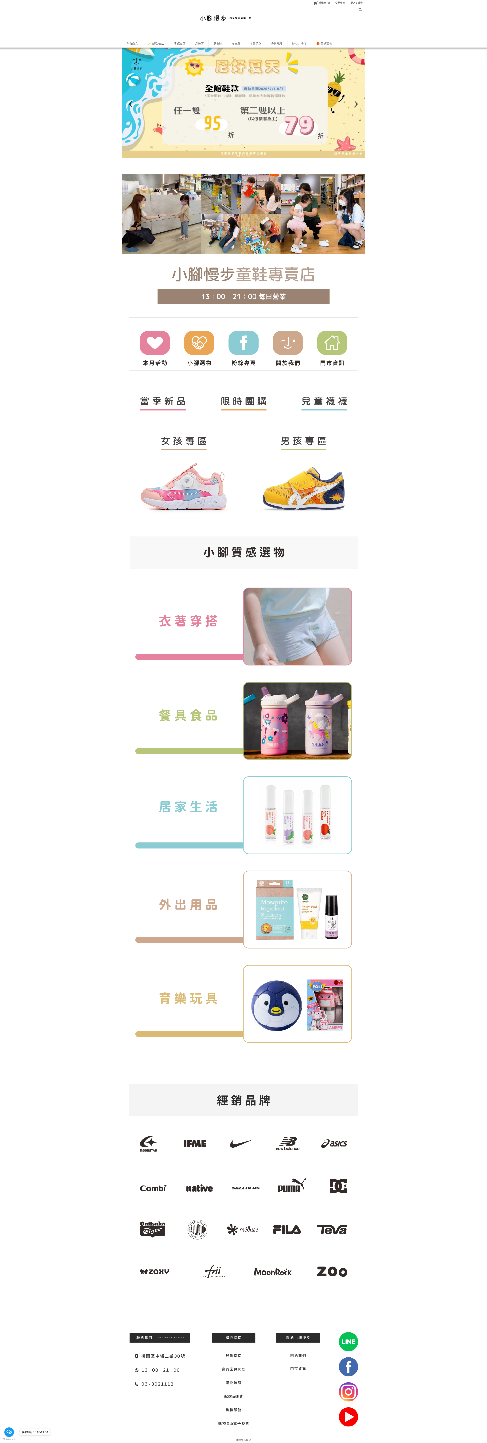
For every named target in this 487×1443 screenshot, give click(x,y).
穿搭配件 (276, 43)
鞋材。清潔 (299, 43)
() (324, 2)
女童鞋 (236, 43)
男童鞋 (217, 43)
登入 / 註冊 (357, 2)
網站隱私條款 (243, 1440)
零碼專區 (179, 43)
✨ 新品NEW (156, 43)
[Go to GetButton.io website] (9, 1439)
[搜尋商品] (360, 9)
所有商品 (132, 43)
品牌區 (199, 43)
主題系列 (255, 43)
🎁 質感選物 (324, 43)
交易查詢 (340, 2)
